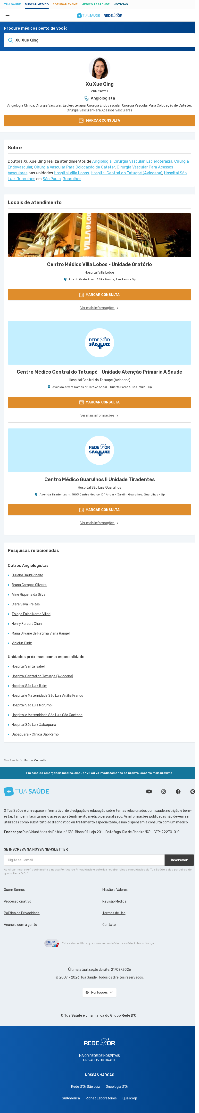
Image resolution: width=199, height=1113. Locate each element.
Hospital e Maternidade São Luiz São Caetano (47, 715)
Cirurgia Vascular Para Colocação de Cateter (74, 167)
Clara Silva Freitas (26, 604)
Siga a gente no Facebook (178, 791)
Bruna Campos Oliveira (29, 585)
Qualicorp (130, 1098)
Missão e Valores (115, 890)
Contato (109, 925)
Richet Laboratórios (101, 1098)
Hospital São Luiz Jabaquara (34, 725)
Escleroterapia (159, 161)
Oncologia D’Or (117, 1087)
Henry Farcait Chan (27, 624)
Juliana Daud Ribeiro (27, 575)
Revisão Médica (114, 901)
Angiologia (102, 161)
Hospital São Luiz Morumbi (32, 705)
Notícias (121, 4)
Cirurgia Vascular (129, 161)
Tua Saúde (12, 4)
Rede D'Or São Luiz (85, 1087)
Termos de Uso (113, 913)
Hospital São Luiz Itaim (29, 686)
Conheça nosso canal (149, 791)
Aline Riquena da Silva (28, 595)
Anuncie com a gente (20, 925)
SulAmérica (71, 1098)
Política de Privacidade (22, 913)
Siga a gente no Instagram (163, 791)
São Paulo (52, 178)
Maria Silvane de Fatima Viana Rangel (41, 633)
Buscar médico (37, 4)
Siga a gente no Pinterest (192, 791)
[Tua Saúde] (26, 791)
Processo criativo (17, 901)
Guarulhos (72, 178)
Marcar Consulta (35, 760)
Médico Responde (96, 4)
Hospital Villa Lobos (71, 173)
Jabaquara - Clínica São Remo (35, 734)
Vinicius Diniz (22, 643)
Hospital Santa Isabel (28, 666)
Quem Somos (14, 890)
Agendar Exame (65, 4)
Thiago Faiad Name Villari (31, 614)
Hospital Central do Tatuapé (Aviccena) (126, 173)
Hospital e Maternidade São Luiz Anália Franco (47, 696)
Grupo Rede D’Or (124, 1015)
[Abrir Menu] (7, 15)
